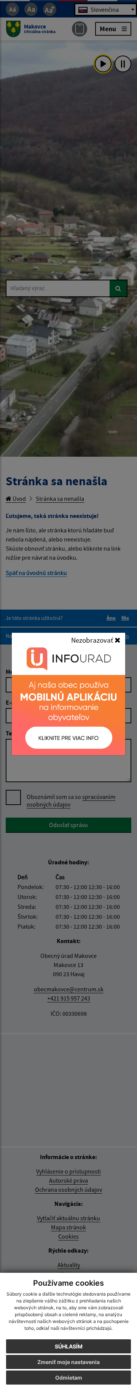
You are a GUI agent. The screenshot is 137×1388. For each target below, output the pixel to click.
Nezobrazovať (93, 640)
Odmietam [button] (68, 1377)
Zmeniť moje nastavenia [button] (68, 1362)
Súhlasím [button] (69, 1346)
